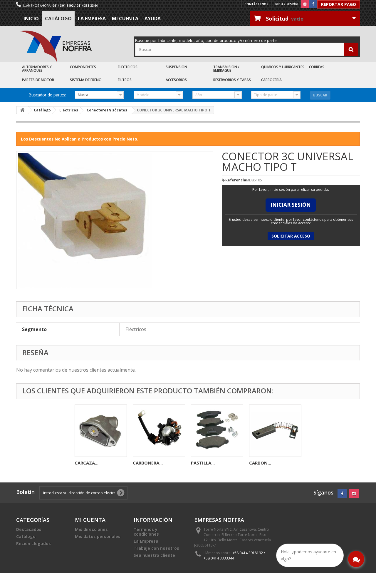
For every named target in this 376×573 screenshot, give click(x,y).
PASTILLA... (203, 463)
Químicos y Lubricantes (282, 66)
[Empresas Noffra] (55, 46)
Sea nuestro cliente (154, 555)
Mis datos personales (97, 536)
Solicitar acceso (290, 236)
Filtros (125, 79)
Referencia (235, 180)
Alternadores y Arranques (37, 68)
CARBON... (260, 463)
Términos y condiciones (146, 532)
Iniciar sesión (286, 4)
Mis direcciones (91, 529)
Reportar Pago (338, 4)
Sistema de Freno (86, 79)
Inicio (31, 18)
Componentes (83, 66)
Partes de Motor (38, 79)
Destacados (28, 529)
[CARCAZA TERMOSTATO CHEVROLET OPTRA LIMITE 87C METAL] (101, 431)
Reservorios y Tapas (232, 79)
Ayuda (153, 18)
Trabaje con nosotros (156, 548)
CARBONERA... (148, 463)
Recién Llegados (33, 543)
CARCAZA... (86, 463)
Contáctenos (256, 4)
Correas (316, 66)
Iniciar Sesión (291, 204)
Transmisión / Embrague (226, 68)
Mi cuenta (125, 18)
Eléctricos (127, 66)
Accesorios (176, 79)
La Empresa (92, 18)
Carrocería (271, 79)
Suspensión (176, 66)
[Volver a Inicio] (22, 110)
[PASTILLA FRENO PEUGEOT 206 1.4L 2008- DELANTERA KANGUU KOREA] (217, 431)
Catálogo (58, 18)
